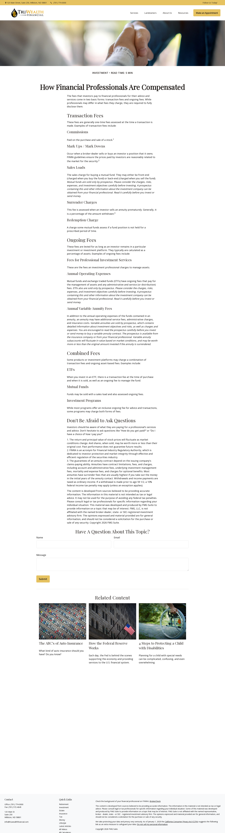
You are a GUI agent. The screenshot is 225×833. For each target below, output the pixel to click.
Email (117, 537)
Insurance (63, 813)
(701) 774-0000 (59, 2)
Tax (60, 817)
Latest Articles (65, 826)
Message (41, 555)
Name (39, 537)
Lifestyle (62, 823)
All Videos (63, 829)
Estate (61, 810)
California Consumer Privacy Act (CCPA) (181, 821)
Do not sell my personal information (152, 824)
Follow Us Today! (210, 2)
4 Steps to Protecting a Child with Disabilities (161, 645)
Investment (64, 807)
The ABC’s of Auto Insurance (61, 643)
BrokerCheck (155, 801)
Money (62, 820)
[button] (134, 13)
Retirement (63, 804)
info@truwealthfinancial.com (17, 822)
